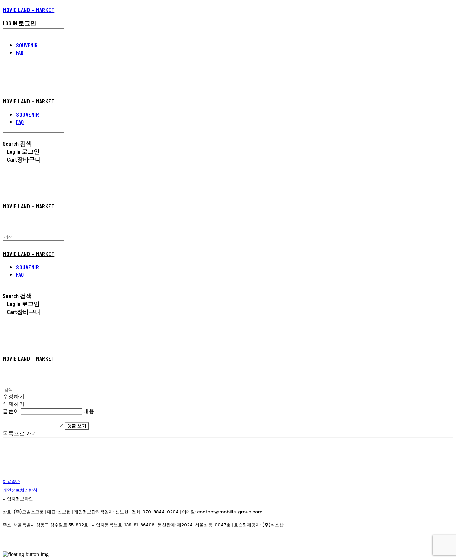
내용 (88, 411)
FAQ (19, 52)
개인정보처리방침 (20, 490)
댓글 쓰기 (77, 425)
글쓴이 (11, 411)
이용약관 (11, 481)
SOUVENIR (27, 45)
